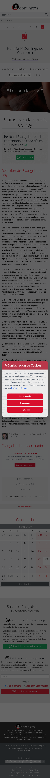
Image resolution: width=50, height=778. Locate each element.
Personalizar (25, 403)
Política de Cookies (19, 388)
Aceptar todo (25, 410)
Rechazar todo (25, 396)
